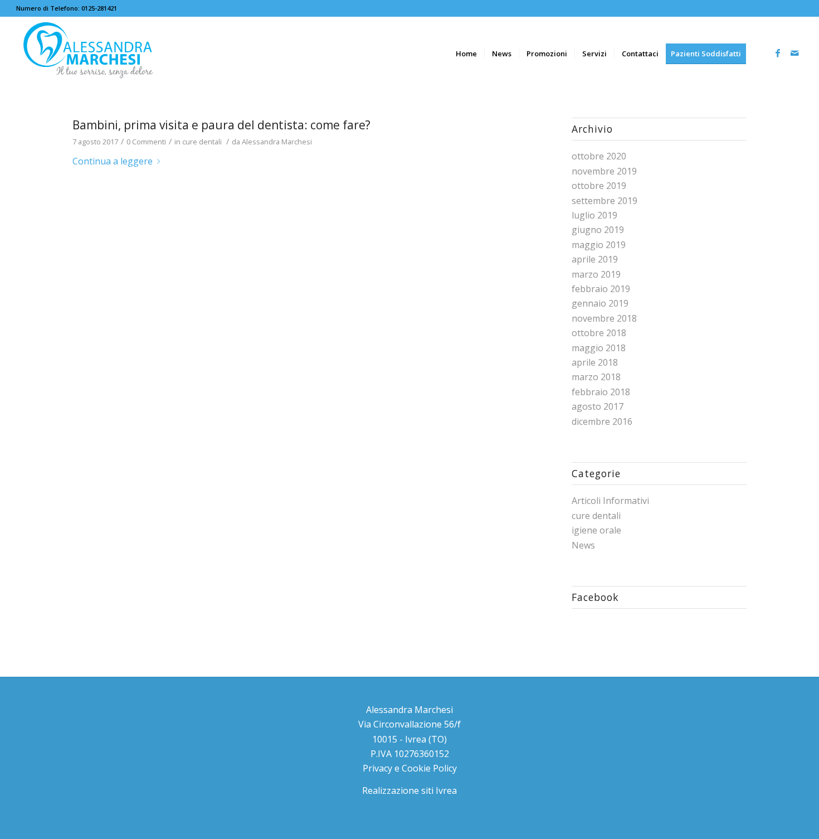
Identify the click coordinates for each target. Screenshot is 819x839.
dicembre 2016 (602, 421)
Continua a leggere (112, 161)
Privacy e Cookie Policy (410, 768)
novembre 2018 (604, 318)
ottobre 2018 (599, 333)
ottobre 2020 (599, 156)
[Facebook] (777, 53)
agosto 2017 (597, 406)
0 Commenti (146, 142)
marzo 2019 (596, 274)
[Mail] (794, 53)
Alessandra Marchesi (277, 142)
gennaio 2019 (600, 303)
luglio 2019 (594, 215)
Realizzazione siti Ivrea (409, 790)
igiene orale (596, 530)
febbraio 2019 (601, 289)
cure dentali (202, 142)
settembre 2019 (604, 201)
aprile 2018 (595, 362)
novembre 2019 (604, 171)
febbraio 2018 (601, 392)
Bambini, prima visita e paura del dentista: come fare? (221, 125)
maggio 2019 (599, 245)
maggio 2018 (599, 348)
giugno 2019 (598, 230)
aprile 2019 (595, 259)
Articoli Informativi (610, 500)
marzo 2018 (596, 377)
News (583, 545)
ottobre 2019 (599, 186)
